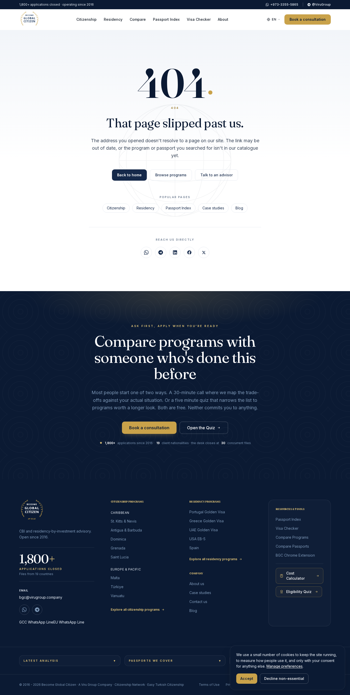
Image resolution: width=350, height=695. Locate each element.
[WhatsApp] (146, 252)
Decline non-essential (284, 678)
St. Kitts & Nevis (124, 521)
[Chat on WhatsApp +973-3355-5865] (24, 610)
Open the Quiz (201, 427)
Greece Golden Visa (206, 521)
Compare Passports (292, 546)
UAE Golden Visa (203, 530)
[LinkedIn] (175, 252)
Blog (239, 208)
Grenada (118, 548)
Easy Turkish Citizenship (165, 685)
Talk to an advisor (216, 175)
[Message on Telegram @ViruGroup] (37, 610)
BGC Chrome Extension (295, 555)
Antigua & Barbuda (126, 530)
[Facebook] (189, 252)
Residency (113, 19)
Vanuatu (117, 596)
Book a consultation (308, 19)
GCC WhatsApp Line (36, 622)
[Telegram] (160, 252)
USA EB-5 (197, 539)
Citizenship (86, 19)
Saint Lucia (120, 557)
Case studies (213, 208)
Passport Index (166, 19)
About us (196, 583)
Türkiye (117, 587)
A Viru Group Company (95, 685)
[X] (203, 252)
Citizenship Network (130, 685)
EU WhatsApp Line (68, 622)
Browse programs (171, 175)
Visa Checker (199, 19)
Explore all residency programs (213, 559)
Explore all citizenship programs (135, 609)
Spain (194, 548)
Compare (138, 19)
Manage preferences (284, 666)
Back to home (129, 175)
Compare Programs (292, 537)
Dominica (118, 539)
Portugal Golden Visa (207, 512)
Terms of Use (209, 685)
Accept (246, 678)
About (223, 19)
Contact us (198, 601)
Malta (115, 578)
